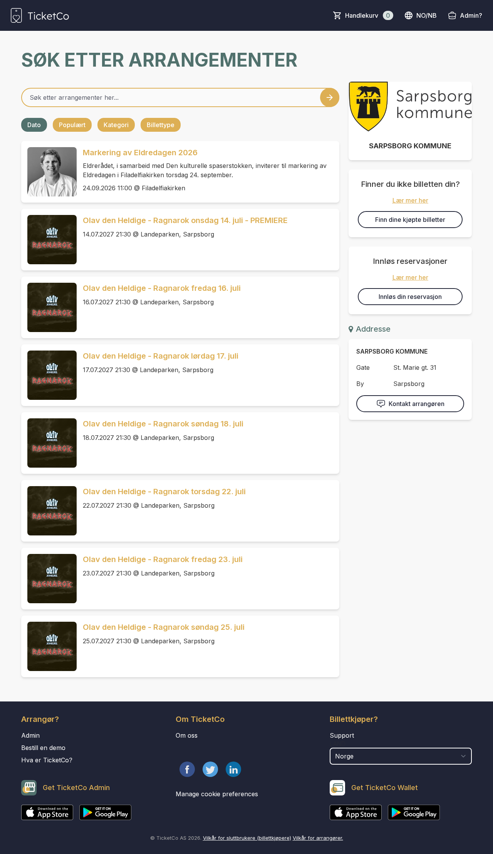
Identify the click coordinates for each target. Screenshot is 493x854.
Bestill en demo (43, 748)
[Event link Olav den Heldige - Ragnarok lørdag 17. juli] (49, 375)
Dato (34, 125)
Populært (72, 125)
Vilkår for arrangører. (318, 838)
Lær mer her (410, 200)
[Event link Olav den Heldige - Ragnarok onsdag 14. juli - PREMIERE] (49, 239)
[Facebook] (187, 769)
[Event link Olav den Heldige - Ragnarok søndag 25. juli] (49, 646)
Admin (30, 735)
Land (337, 744)
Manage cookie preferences (217, 794)
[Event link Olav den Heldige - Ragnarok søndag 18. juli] (49, 443)
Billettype (160, 125)
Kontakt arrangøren (416, 404)
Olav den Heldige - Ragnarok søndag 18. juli (163, 423)
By (360, 384)
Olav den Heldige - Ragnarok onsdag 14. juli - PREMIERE (185, 220)
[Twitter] (210, 769)
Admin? (471, 15)
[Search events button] (329, 97)
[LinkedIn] (233, 769)
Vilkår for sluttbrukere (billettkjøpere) (247, 838)
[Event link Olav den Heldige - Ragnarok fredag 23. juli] (49, 578)
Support (342, 735)
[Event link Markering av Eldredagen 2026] (49, 172)
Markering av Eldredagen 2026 (140, 152)
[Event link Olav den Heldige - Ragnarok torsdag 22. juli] (49, 511)
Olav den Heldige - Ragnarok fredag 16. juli (162, 288)
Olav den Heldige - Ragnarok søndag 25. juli (164, 627)
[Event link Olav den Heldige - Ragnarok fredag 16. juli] (49, 307)
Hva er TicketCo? (46, 760)
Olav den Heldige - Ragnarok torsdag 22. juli (164, 491)
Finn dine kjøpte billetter (410, 219)
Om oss (187, 735)
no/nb (426, 15)
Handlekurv (367, 15)
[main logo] (40, 15)
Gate (363, 367)
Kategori (116, 125)
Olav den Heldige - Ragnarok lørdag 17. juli (160, 356)
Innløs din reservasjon (410, 296)
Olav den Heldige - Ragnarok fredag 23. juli (163, 559)
